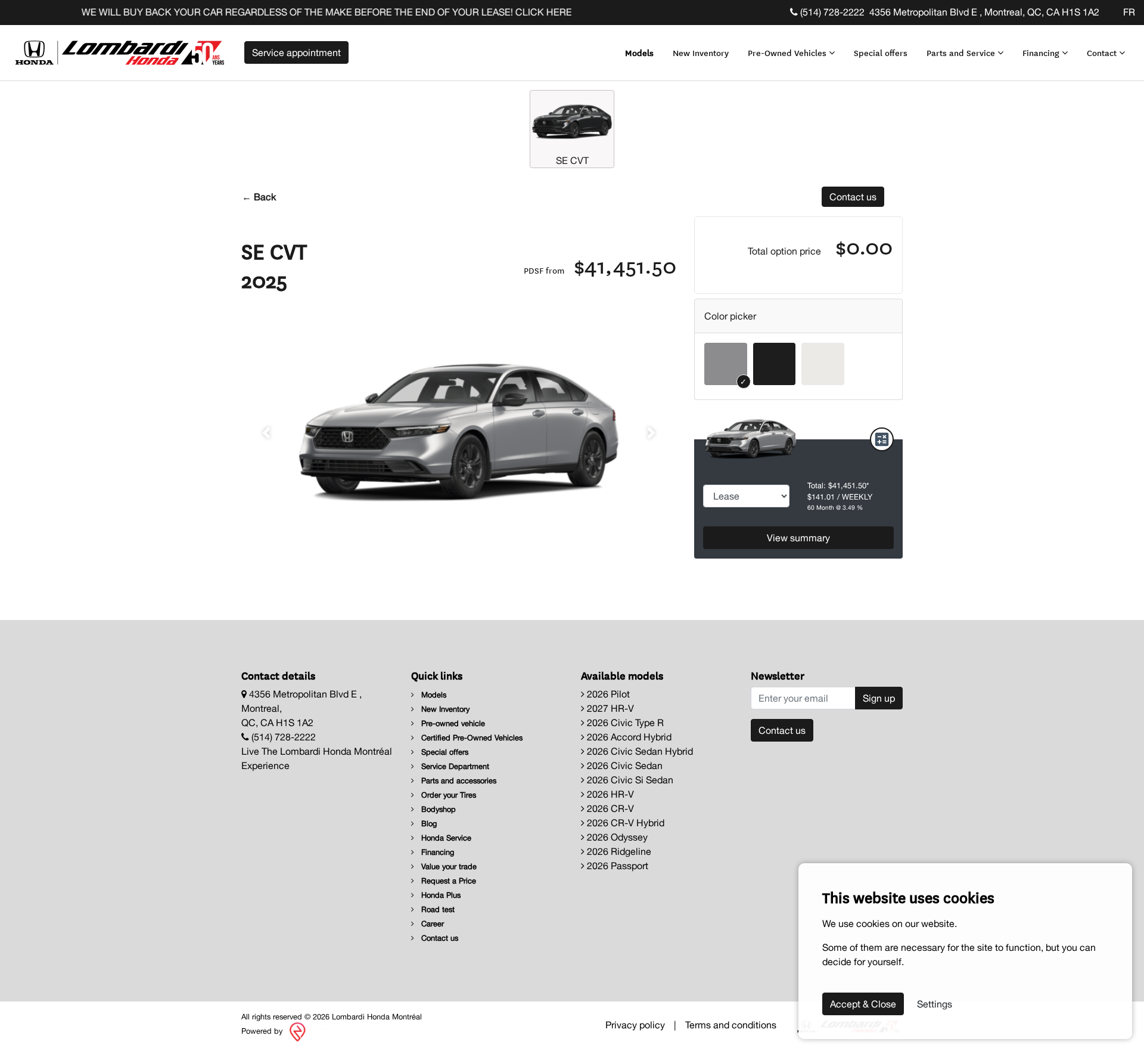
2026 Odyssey (616, 837)
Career (431, 923)
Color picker (730, 316)
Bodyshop (437, 809)
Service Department (454, 766)
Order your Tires (447, 794)
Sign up (879, 698)
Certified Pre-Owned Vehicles (471, 737)
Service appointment (296, 52)
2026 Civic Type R (624, 722)
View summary (798, 537)
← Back (259, 196)
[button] (266, 433)
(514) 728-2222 (831, 12)
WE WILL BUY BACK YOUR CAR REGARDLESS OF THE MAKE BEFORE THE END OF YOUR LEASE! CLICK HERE (303, 12)
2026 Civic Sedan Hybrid (639, 751)
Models (639, 52)
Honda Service (445, 837)
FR (1129, 12)
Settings (934, 1004)
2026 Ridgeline (618, 851)
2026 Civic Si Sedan (629, 779)
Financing (1042, 52)
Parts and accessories (457, 780)
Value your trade (448, 866)
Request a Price (447, 880)
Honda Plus (440, 895)
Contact (1103, 52)
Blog (428, 823)
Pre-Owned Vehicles (788, 52)
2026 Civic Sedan (624, 765)
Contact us (852, 196)
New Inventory (701, 52)
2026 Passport (616, 865)
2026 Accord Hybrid (628, 736)
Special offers (880, 52)
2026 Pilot (607, 694)
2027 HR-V (609, 708)
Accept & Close (863, 1004)
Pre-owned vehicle (452, 723)
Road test (437, 909)
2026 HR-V (609, 794)
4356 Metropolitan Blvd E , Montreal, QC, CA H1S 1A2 (984, 12)
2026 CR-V (609, 808)
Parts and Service (962, 52)
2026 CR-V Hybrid (624, 822)
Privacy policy (635, 1024)
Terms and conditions (730, 1024)
